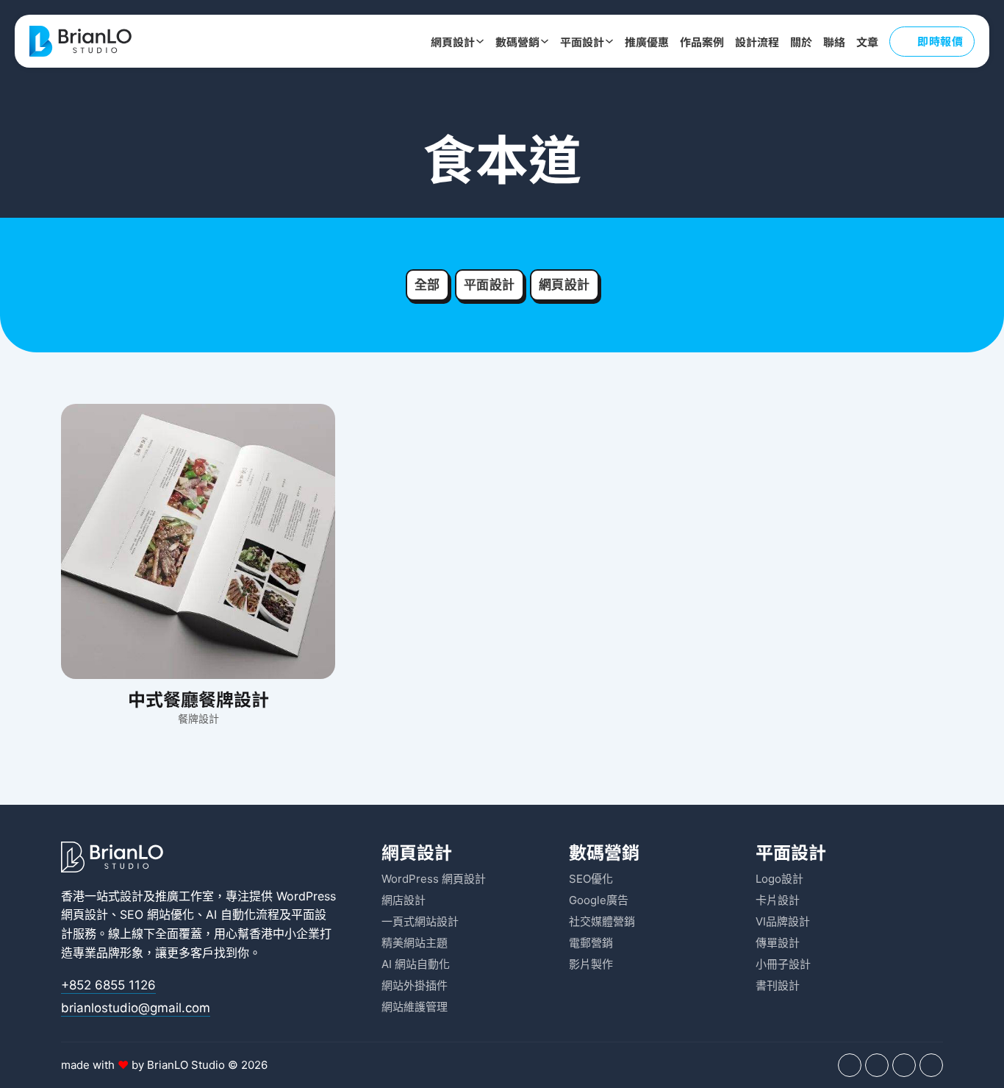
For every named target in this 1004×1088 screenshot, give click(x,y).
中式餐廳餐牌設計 (198, 698)
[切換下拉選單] (480, 41)
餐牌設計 (198, 718)
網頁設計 (453, 41)
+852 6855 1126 (108, 985)
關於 (801, 41)
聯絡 (834, 41)
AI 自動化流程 (242, 914)
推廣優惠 (647, 41)
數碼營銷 (517, 41)
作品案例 (702, 41)
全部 (427, 284)
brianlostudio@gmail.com (135, 1007)
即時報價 (940, 41)
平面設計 (582, 41)
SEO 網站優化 (157, 914)
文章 (867, 41)
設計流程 (757, 41)
